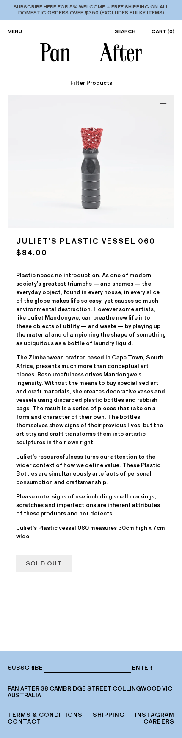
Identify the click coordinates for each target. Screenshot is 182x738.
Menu (15, 31)
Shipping (109, 715)
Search (125, 31)
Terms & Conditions (45, 715)
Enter (142, 668)
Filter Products (91, 83)
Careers (158, 721)
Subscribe (25, 667)
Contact (24, 721)
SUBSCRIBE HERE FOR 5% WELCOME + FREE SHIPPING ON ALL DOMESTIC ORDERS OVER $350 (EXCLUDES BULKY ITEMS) (91, 10)
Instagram (154, 715)
